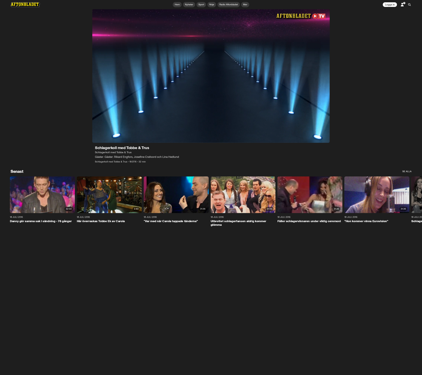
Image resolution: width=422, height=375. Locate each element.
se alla (406, 171)
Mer (245, 4)
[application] (211, 76)
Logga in (390, 4)
